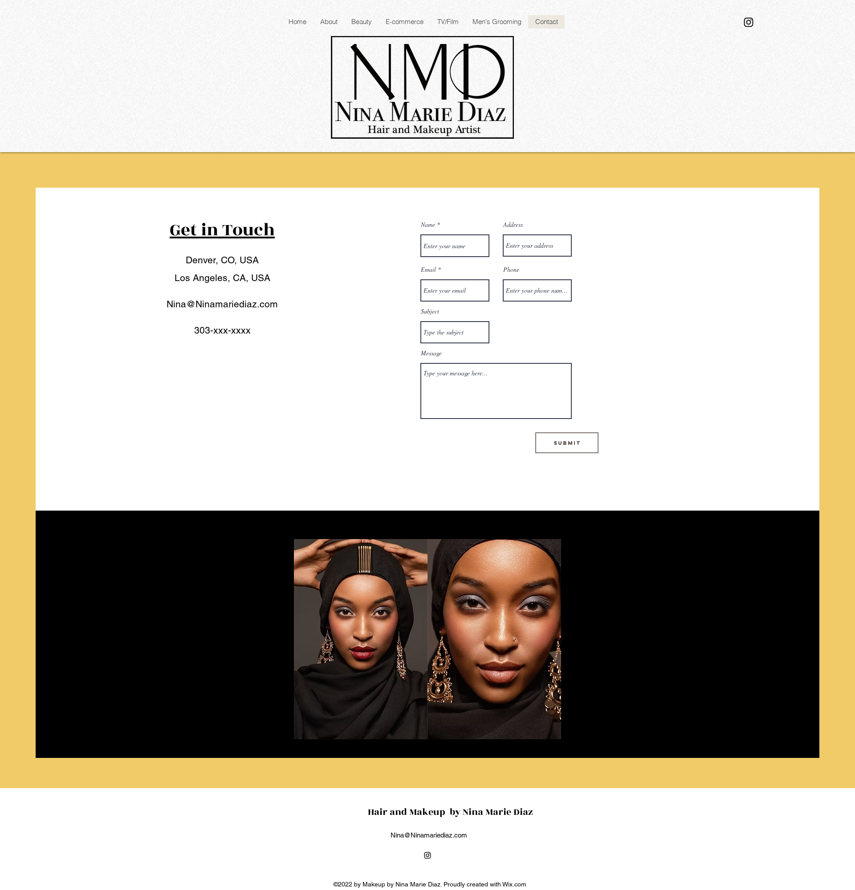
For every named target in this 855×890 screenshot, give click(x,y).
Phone (511, 269)
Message (431, 353)
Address (513, 224)
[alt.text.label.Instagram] (748, 22)
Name (428, 224)
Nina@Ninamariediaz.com (222, 304)
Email (428, 269)
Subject (430, 311)
